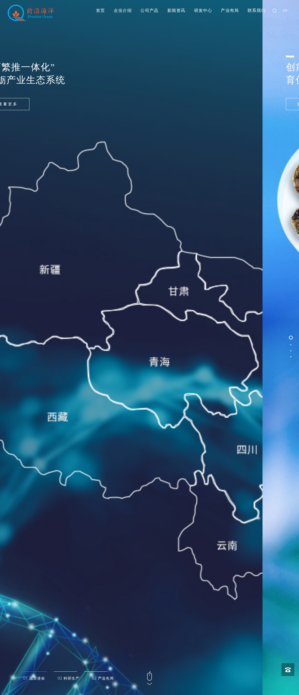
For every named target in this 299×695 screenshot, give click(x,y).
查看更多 (44, 104)
